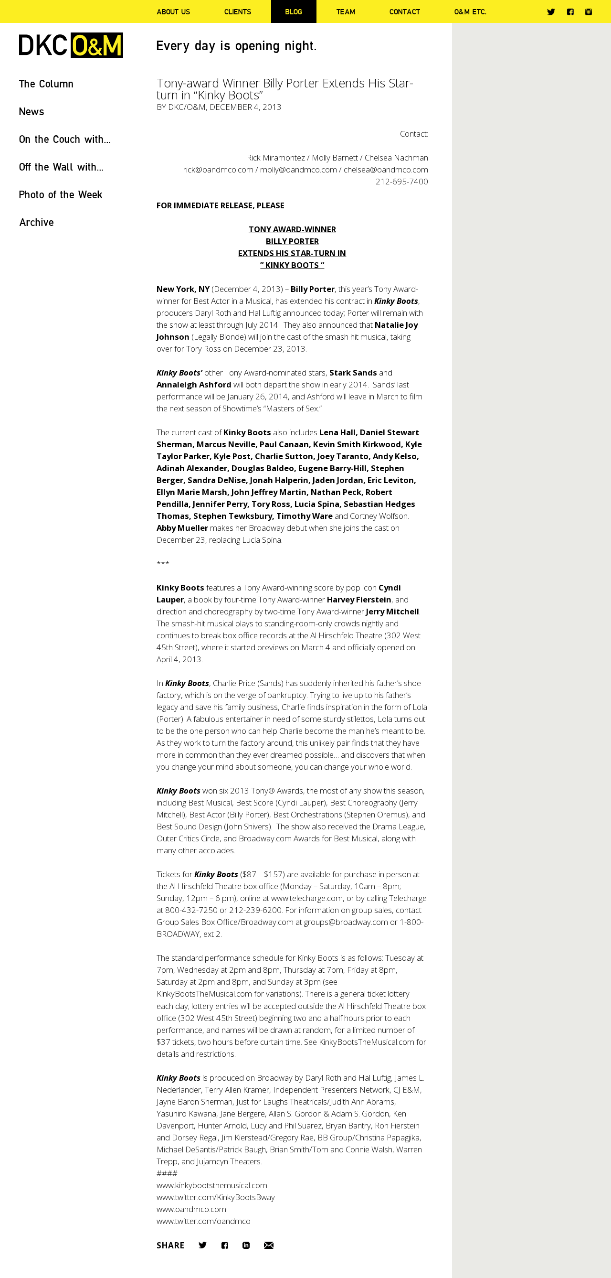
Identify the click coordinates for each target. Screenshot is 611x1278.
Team (346, 11)
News (31, 111)
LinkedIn (246, 1245)
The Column (46, 83)
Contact (405, 11)
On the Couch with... (65, 138)
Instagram (588, 12)
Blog (293, 11)
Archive (36, 221)
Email (269, 1245)
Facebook (570, 11)
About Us (173, 11)
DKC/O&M (71, 45)
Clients (237, 11)
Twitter (551, 12)
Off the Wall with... (61, 166)
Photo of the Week (61, 194)
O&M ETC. (470, 11)
